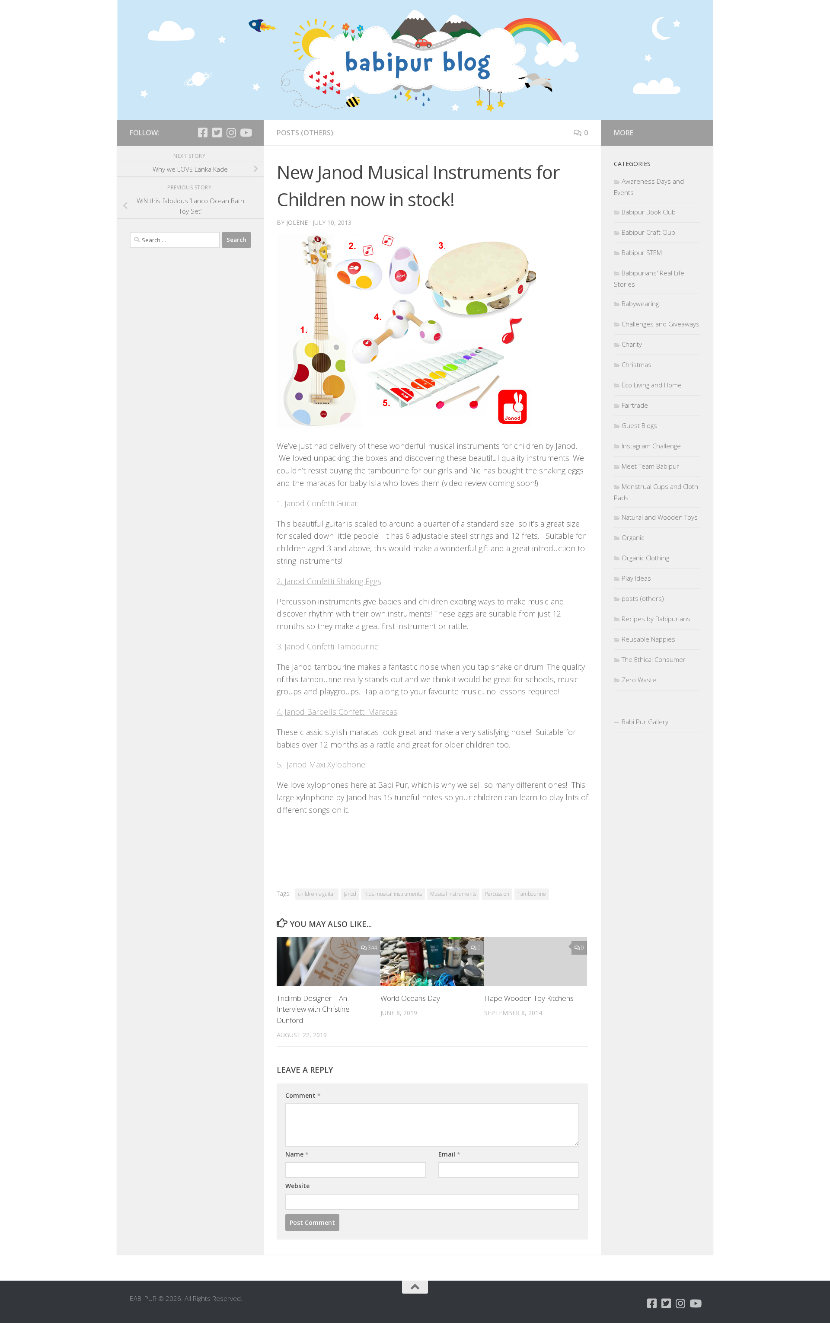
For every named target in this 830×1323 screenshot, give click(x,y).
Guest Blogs (639, 425)
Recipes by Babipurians (656, 618)
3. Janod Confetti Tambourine (328, 646)
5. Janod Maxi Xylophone (321, 764)
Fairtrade (635, 405)
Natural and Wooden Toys (660, 517)
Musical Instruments (453, 894)
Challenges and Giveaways (660, 324)
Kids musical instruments (393, 894)
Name (297, 1154)
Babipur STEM (642, 252)
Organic (633, 537)
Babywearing (640, 303)
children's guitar (316, 894)
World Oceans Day (410, 998)
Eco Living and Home (652, 384)
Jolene (297, 222)
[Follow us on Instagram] (231, 132)
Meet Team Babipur (650, 466)
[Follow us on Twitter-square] (216, 132)
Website (297, 1186)
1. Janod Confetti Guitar (317, 503)
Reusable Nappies (648, 639)
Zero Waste (639, 679)
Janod (350, 894)
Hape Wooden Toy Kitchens (529, 998)
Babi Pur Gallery (645, 721)
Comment (303, 1095)
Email (449, 1154)
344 (372, 947)
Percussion (497, 894)
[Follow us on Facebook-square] (202, 132)
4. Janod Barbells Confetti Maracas (337, 711)
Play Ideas (636, 578)
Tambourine (531, 894)
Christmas (636, 364)
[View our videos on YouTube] (245, 132)
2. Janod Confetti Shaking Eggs (329, 581)
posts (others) (305, 132)
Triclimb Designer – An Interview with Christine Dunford (313, 1009)
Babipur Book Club (649, 212)
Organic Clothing (645, 557)
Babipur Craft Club (648, 232)
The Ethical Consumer (654, 659)
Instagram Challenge (651, 445)
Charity (632, 344)
